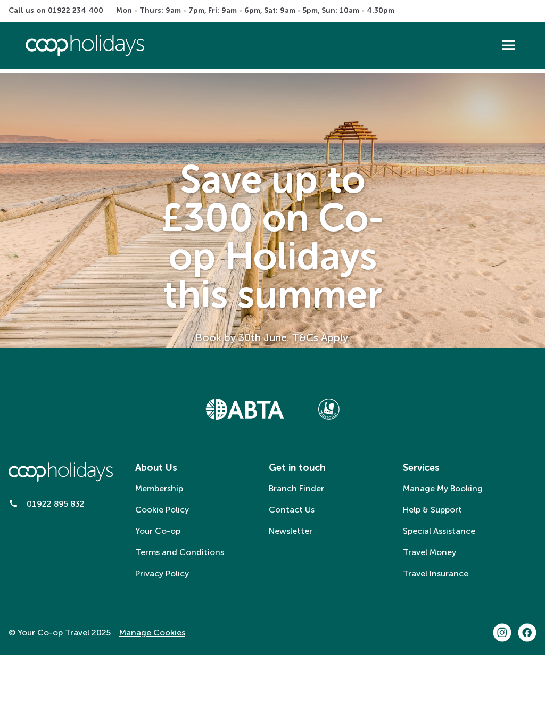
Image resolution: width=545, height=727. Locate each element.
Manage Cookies (152, 632)
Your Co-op (157, 531)
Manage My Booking (443, 488)
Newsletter (290, 531)
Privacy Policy (162, 573)
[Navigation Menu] (508, 45)
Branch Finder (296, 488)
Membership (159, 488)
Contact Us (292, 510)
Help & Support (432, 510)
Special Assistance (439, 531)
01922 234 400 (75, 10)
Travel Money (429, 552)
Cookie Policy (162, 510)
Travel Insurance (435, 573)
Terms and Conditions (179, 552)
